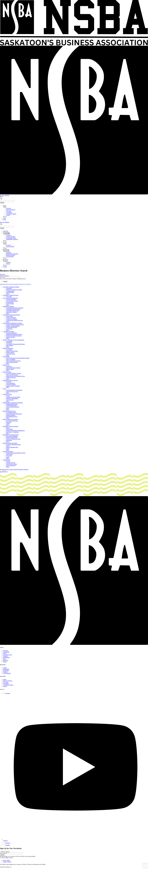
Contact (5, 667)
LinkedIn (7, 845)
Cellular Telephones (11, 317)
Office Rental (9, 429)
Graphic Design (10, 292)
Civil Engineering (10, 383)
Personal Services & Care (9, 411)
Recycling (8, 422)
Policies (5, 661)
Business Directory (4, 469)
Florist (7, 448)
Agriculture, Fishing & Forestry (10, 295)
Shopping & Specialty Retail (10, 443)
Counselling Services (11, 412)
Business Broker (10, 352)
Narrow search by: (4, 275)
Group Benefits (7, 673)
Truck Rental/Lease (11, 465)
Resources (5, 660)
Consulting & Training (8, 331)
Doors (7, 408)
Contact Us (26, 469)
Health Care (6, 365)
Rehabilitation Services (11, 416)
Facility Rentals (10, 303)
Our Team (5, 682)
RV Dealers (9, 455)
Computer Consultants (11, 319)
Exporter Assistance (11, 384)
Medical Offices (10, 369)
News (4, 659)
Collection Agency (10, 353)
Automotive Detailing (11, 312)
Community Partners (8, 685)
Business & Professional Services (14, 334)
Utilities (8, 423)
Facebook (7, 693)
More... (8, 294)
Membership (6, 669)
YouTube (5, 840)
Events (4, 653)
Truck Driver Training (11, 464)
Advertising (9, 288)
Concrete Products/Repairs (12, 406)
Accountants (9, 349)
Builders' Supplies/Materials (13, 326)
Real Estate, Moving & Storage (10, 426)
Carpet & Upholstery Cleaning (13, 373)
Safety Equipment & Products (13, 360)
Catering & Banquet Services (13, 439)
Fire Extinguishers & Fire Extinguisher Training (17, 358)
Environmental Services (12, 420)
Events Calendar (14, 469)
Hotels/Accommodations (12, 398)
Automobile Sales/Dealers (12, 310)
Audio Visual (9, 316)
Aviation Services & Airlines (13, 397)
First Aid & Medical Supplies (13, 367)
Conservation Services (11, 327)
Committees (6, 683)
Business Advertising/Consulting (14, 289)
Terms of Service (7, 861)
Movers (8, 427)
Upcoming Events (7, 654)
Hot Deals (2, 274)
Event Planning (10, 302)
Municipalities (9, 345)
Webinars (5, 656)
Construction (9, 328)
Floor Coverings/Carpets (12, 374)
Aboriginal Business (11, 299)
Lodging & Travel (7, 394)
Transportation (6, 459)
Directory (5, 672)
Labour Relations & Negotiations (14, 390)
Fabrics (8, 446)
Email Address (4, 853)
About (4, 679)
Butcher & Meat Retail (11, 437)
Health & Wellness (10, 415)
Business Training (10, 337)
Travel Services (10, 400)
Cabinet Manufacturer (11, 405)
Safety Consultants (10, 359)
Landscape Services (11, 377)
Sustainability (6, 652)
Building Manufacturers (12, 404)
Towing (8, 461)
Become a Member (4, 195)
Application (6, 670)
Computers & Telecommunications (11, 314)
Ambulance (9, 366)
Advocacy (5, 650)
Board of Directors (7, 680)
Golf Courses (9, 454)
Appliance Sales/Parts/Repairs (13, 444)
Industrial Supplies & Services (10, 380)
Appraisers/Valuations (11, 333)
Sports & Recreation (8, 451)
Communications (10, 291)
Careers (5, 686)
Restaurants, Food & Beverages (10, 434)
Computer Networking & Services (14, 320)
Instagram (7, 843)
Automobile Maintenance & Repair (14, 307)
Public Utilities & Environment (10, 419)
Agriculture (9, 296)
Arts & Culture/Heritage (12, 300)
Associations (9, 341)
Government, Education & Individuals (15, 344)
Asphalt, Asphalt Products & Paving (15, 324)
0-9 (1, 284)
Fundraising (9, 342)
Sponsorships (6, 657)
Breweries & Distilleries (12, 436)
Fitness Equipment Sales (12, 447)
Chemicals (8, 381)
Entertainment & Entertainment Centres (15, 453)
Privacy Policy (6, 860)
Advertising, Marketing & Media (11, 287)
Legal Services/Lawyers (12, 391)
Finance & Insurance (8, 348)
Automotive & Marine (8, 306)
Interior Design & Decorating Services (15, 376)
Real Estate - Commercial (12, 432)
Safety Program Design (11, 362)
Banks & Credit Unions (12, 351)
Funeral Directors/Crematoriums (14, 413)
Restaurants (9, 440)
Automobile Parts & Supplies (13, 309)
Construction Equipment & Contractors (12, 323)
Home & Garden (7, 372)
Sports (7, 457)
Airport (8, 395)
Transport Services (10, 462)
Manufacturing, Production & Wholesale (13, 402)
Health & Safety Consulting (13, 386)
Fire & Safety (6, 356)
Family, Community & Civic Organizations (13, 340)
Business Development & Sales (13, 335)
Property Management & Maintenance (15, 430)
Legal (4, 388)
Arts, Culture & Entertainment (10, 298)
